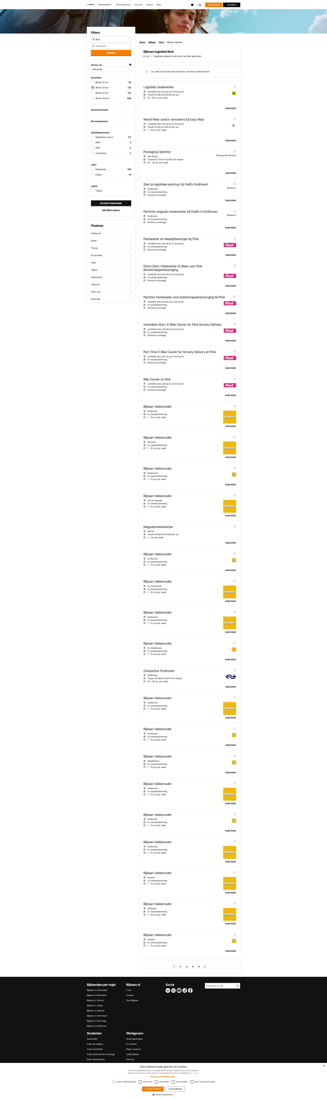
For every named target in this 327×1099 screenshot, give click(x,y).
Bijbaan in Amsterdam (97, 990)
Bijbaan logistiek (175, 42)
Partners (130, 1059)
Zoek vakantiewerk (96, 1059)
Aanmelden (92, 1039)
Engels (99, 174)
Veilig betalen (132, 1054)
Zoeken (111, 53)
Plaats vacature (133, 1049)
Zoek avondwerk (95, 1049)
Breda (93, 240)
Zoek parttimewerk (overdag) (101, 1054)
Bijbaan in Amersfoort (97, 1015)
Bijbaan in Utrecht (95, 1000)
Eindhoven (96, 233)
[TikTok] (185, 990)
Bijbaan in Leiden (95, 1005)
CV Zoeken (131, 1044)
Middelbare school (104, 137)
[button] (163, 1076)
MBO (98, 142)
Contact (149, 4)
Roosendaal (96, 255)
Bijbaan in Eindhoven (96, 1026)
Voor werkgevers (123, 4)
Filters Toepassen (111, 203)
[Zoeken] (200, 4)
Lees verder (194, 1073)
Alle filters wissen (111, 210)
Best (161, 42)
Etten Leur (96, 291)
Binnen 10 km (102, 82)
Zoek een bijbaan (95, 1044)
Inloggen (232, 5)
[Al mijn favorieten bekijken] (192, 4)
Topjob (99, 190)
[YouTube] (179, 990)
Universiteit (101, 153)
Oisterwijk (95, 299)
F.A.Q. (128, 990)
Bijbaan (152, 42)
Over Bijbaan (132, 1000)
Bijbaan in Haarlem (95, 1010)
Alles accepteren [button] (153, 1089)
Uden (93, 262)
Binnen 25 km (102, 87)
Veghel (94, 270)
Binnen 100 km (102, 98)
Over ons (138, 4)
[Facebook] (191, 990)
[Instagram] (174, 990)
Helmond (95, 284)
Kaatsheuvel (96, 277)
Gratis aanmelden (134, 1039)
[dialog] (163, 1081)
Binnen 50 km (102, 93)
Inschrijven (214, 5)
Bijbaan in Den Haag (96, 1021)
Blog (159, 4)
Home (142, 42)
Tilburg (94, 248)
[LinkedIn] (168, 990)
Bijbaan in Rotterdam (97, 995)
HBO (98, 148)
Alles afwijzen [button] (175, 1089)
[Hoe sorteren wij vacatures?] (130, 64)
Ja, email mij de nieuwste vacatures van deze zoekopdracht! (180, 71)
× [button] (324, 1066)
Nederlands (101, 169)
